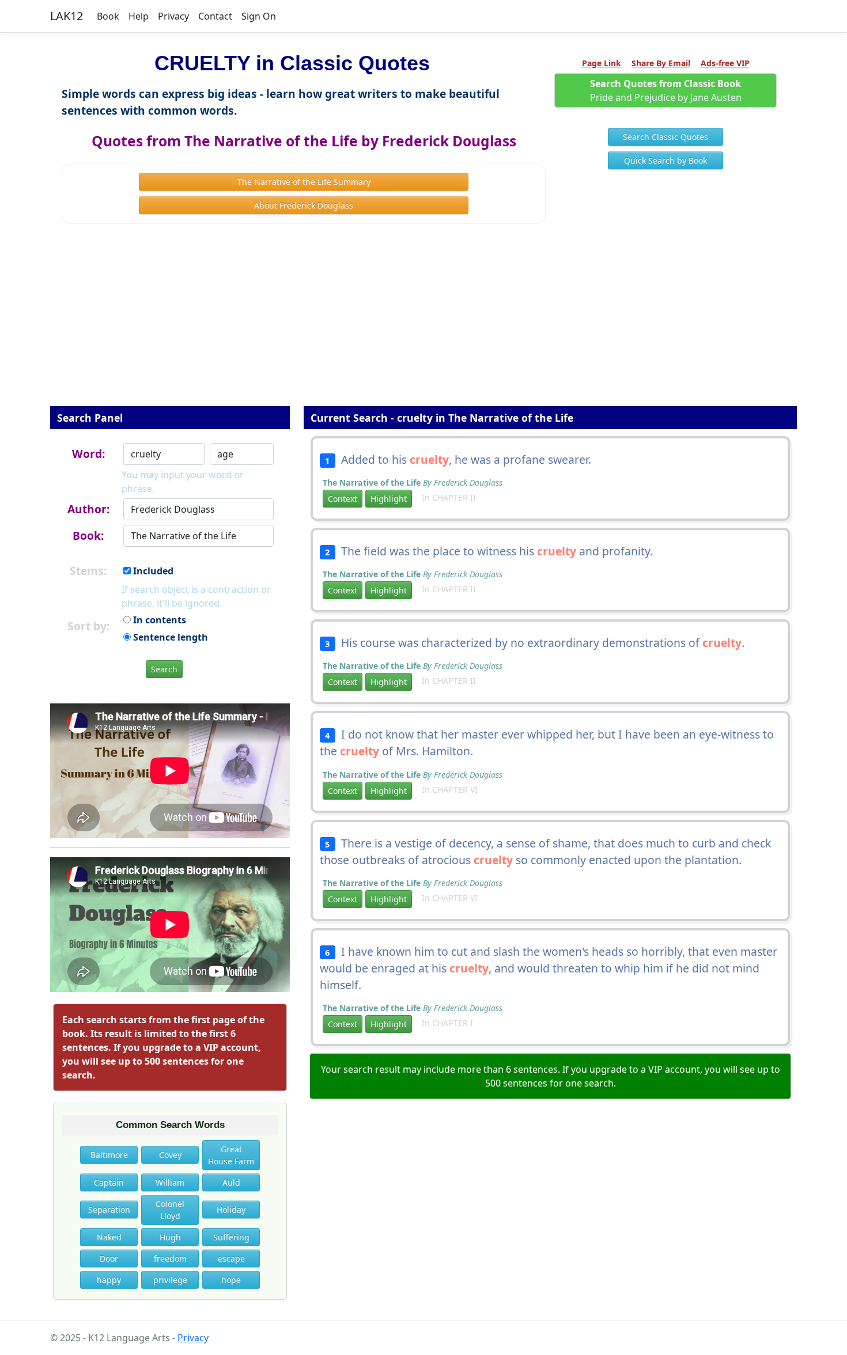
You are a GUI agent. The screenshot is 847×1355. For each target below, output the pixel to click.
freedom (170, 1258)
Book (108, 16)
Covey (170, 1154)
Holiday (231, 1209)
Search (164, 669)
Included (152, 571)
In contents (158, 620)
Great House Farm (231, 1155)
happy (109, 1279)
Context (342, 498)
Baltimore (109, 1154)
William (170, 1182)
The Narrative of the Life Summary (303, 181)
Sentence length (169, 637)
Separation (109, 1209)
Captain (109, 1182)
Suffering (231, 1237)
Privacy (173, 16)
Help (138, 16)
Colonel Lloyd (170, 1209)
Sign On (258, 16)
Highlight (388, 498)
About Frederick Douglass (303, 205)
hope (231, 1279)
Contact (215, 16)
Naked (109, 1237)
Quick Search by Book (665, 160)
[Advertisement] (423, 322)
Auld (231, 1182)
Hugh (170, 1237)
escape (231, 1258)
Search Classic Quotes (665, 136)
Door (109, 1258)
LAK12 (66, 16)
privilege (170, 1279)
